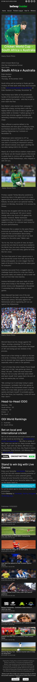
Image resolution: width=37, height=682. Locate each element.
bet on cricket (8, 452)
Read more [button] (15, 679)
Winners (33, 10)
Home (4, 10)
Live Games (21, 471)
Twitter (25, 493)
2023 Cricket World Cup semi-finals (19, 88)
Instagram (32, 493)
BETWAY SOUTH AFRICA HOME (9, 1)
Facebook (18, 493)
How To (26, 10)
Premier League (18, 10)
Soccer (9, 10)
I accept (26, 679)
